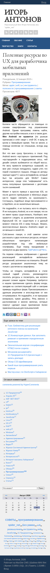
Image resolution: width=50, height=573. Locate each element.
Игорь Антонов (22, 15)
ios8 (43, 548)
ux (22, 85)
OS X (9, 423)
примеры (17, 536)
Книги (9, 463)
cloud (42, 543)
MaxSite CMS (22, 563)
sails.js (9, 429)
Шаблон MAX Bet (38, 563)
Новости (10, 466)
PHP (8, 426)
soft (17, 85)
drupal (39, 548)
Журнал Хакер (13, 450)
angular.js (16, 548)
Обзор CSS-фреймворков (20, 362)
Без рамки (11, 441)
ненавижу (34, 548)
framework (8, 536)
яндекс (28, 548)
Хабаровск (26, 536)
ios (34, 541)
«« (6, 495)
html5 (5, 541)
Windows (10, 432)
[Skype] (26, 32)
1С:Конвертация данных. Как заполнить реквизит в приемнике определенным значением (27, 338)
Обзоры (10, 469)
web (39, 529)
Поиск (41, 488)
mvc (22, 545)
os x (29, 543)
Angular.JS (11, 396)
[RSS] (6, 32)
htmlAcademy (12, 414)
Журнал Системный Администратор (21, 447)
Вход (43, 2)
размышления (14, 529)
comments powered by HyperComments (21, 385)
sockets (22, 548)
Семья (9, 475)
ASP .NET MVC (12, 399)
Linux (9, 420)
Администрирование (15, 438)
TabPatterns (33, 250)
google (18, 545)
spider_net (14, 525)
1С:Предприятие (14, 393)
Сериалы (10, 478)
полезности (8, 88)
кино (18, 543)
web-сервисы (18, 541)
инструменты (30, 85)
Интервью (10, 454)
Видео (9, 444)
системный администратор (13, 538)
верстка (25, 538)
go (7, 408)
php (26, 541)
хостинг (32, 538)
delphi (38, 541)
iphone (13, 545)
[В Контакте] (16, 32)
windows (6, 545)
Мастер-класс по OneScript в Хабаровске (27, 372)
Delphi (9, 405)
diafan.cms (12, 543)
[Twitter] (11, 32)
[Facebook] (21, 32)
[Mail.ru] (35, 32)
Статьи (9, 481)
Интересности (12, 456)
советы (38, 88)
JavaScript (11, 417)
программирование (24, 88)
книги (43, 541)
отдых (11, 541)
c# (7, 402)
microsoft (24, 543)
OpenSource (35, 536)
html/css (10, 411)
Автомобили (11, 435)
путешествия (8, 548)
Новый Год (35, 543)
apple (11, 85)
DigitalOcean (41, 538)
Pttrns (43, 250)
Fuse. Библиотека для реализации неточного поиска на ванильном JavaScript (24, 329)
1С (45, 545)
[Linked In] (31, 32)
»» (44, 495)
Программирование (21, 82)
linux (6, 543)
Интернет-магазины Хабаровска (20, 460)
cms (30, 541)
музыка (41, 545)
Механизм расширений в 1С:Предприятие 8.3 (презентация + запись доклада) (25, 355)
